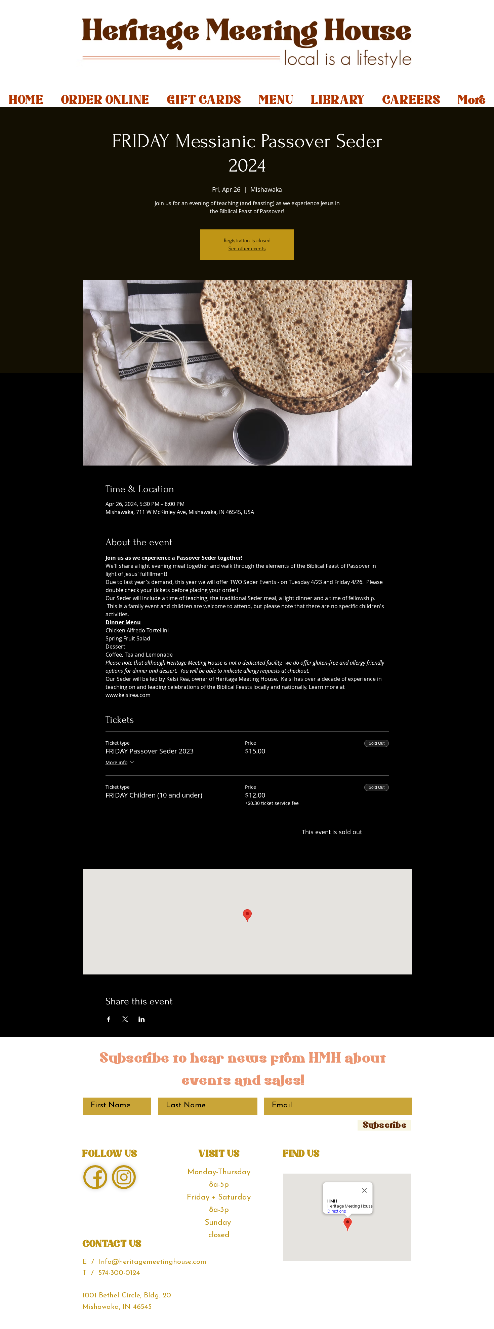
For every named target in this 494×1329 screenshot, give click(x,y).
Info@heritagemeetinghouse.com (152, 1261)
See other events (247, 249)
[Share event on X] (125, 1019)
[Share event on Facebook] (109, 1019)
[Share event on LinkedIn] (141, 1019)
